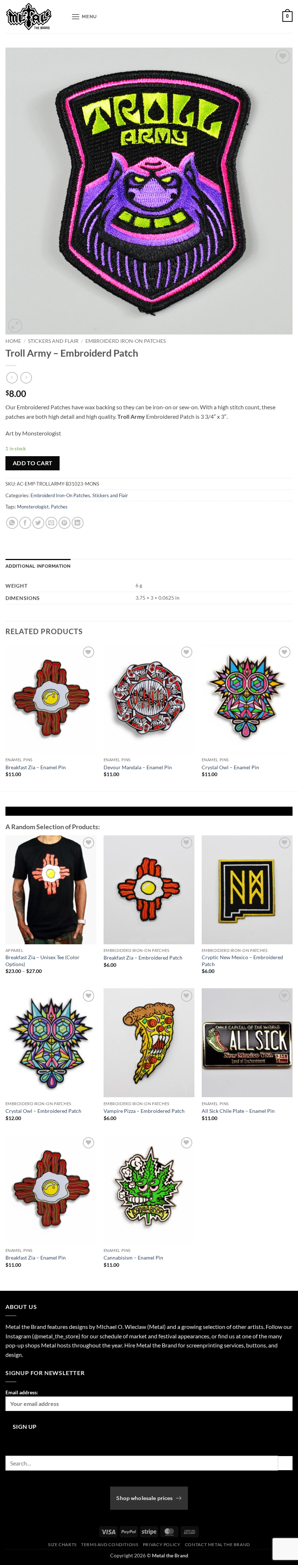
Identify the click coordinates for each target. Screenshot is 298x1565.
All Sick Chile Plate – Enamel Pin (238, 1111)
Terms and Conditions (109, 1544)
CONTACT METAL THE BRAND (217, 1544)
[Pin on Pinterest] (65, 523)
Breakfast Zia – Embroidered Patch (143, 957)
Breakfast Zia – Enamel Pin (35, 767)
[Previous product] (26, 377)
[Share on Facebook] (25, 523)
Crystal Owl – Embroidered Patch (43, 1111)
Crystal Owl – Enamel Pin (230, 767)
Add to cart (33, 463)
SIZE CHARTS (62, 1544)
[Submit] (285, 1463)
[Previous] (5, 717)
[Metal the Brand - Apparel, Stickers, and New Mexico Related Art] (35, 16)
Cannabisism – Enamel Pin (133, 1257)
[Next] (292, 717)
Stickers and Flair (53, 341)
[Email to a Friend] (51, 523)
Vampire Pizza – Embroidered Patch (144, 1111)
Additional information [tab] (38, 566)
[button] (84, 16)
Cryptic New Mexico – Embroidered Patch (242, 960)
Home (13, 341)
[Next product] (11, 377)
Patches (59, 507)
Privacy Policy (162, 1544)
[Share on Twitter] (38, 523)
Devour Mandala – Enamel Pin (138, 767)
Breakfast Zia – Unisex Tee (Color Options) (42, 960)
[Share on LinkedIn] (78, 523)
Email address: (21, 1392)
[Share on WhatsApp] (12, 523)
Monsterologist (33, 507)
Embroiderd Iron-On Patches (125, 341)
